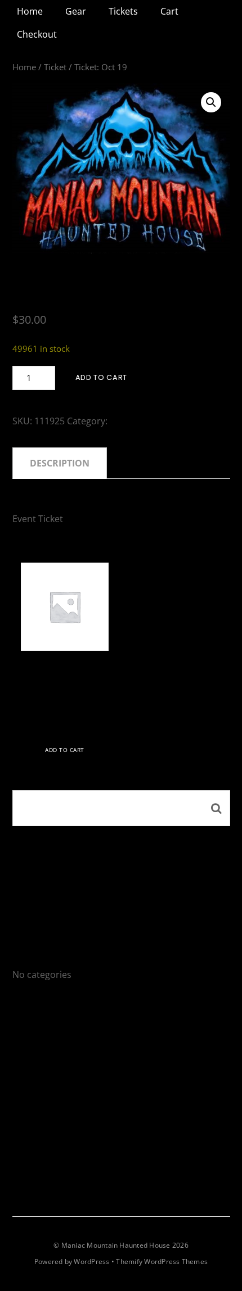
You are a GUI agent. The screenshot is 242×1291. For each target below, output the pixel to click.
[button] (211, 102)
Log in (25, 1051)
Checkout (37, 34)
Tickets (123, 11)
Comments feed (46, 1097)
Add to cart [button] (64, 750)
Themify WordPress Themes (162, 1261)
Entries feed (37, 1074)
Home (30, 11)
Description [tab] (59, 463)
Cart (169, 11)
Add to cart (101, 377)
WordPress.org (44, 1121)
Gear (75, 11)
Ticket (55, 67)
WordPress (91, 1261)
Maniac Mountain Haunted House (116, 1245)
